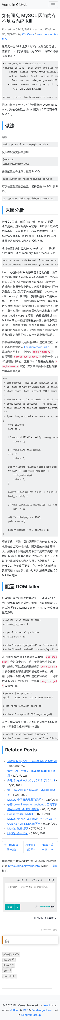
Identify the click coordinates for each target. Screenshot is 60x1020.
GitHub (14, 1010)
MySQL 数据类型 (17, 828)
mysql (9, 960)
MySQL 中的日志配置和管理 (24, 799)
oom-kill (10, 976)
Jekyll (46, 1005)
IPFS (25, 1010)
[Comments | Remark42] (30, 905)
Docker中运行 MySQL (20, 814)
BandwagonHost (42, 1010)
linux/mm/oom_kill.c (36, 347)
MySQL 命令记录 (17, 833)
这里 (55, 866)
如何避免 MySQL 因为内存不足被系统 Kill (32, 761)
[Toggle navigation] (53, 4)
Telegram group (31, 1014)
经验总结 (11, 954)
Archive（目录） (31, 847)
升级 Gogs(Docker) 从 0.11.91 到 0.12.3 (31, 780)
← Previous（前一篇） (11, 847)
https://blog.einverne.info (24, 866)
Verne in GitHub (14, 5)
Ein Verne (28, 34)
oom (7, 970)
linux (9, 965)
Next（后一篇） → (47, 847)
